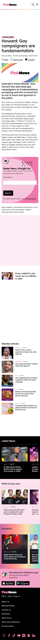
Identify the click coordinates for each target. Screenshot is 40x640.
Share (6, 59)
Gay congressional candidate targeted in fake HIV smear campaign (26, 380)
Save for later (18, 59)
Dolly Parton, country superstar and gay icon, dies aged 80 (26, 352)
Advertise (6, 614)
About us (5, 602)
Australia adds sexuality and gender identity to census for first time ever (26, 408)
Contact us (6, 610)
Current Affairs (8, 37)
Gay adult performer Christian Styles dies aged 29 (26, 365)
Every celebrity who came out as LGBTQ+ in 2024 (26, 276)
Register (8, 193)
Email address (10, 177)
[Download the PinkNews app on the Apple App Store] (8, 583)
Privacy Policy (31, 199)
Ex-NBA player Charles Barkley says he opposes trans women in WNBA (13, 469)
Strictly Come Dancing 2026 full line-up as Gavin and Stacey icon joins (25, 394)
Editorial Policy (8, 606)
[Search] (33, 4)
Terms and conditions (11, 622)
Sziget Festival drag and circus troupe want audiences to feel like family (15, 557)
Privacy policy (8, 626)
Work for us (6, 618)
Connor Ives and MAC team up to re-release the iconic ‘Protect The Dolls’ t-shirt (14, 512)
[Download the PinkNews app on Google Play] (23, 583)
